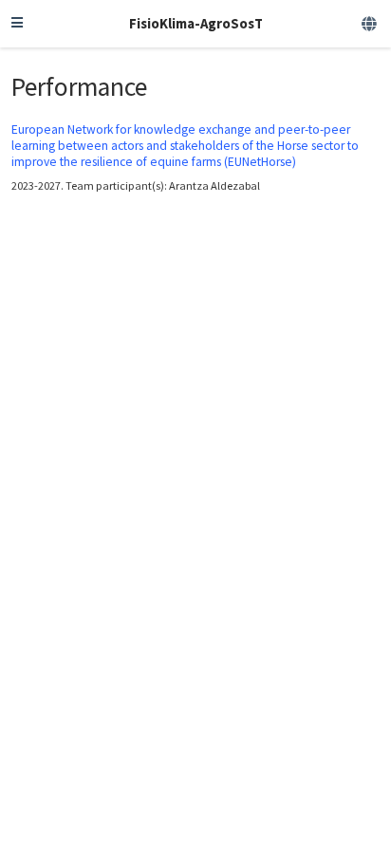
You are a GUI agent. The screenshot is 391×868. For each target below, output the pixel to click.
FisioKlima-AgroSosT (196, 23)
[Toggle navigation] (17, 23)
